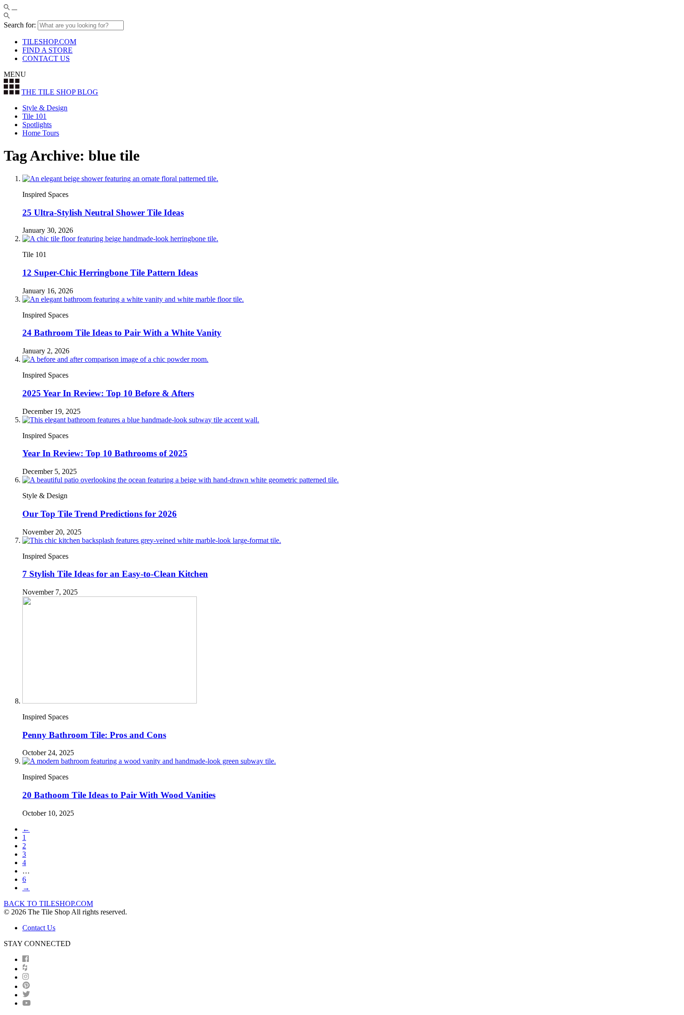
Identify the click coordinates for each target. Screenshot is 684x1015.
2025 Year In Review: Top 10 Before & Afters (108, 393)
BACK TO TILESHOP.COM (48, 903)
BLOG (59, 92)
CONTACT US (46, 58)
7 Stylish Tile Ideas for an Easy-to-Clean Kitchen (115, 574)
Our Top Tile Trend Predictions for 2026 (99, 514)
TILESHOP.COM (49, 42)
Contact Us (38, 928)
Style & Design (44, 108)
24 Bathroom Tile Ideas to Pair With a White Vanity (121, 333)
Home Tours (40, 133)
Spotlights (37, 125)
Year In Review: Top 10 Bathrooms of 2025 (105, 453)
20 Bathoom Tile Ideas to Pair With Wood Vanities (118, 795)
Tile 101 (34, 116)
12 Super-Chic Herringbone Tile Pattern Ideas (110, 272)
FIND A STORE (47, 50)
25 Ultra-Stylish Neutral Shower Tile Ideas (103, 212)
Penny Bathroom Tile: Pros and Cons (94, 735)
